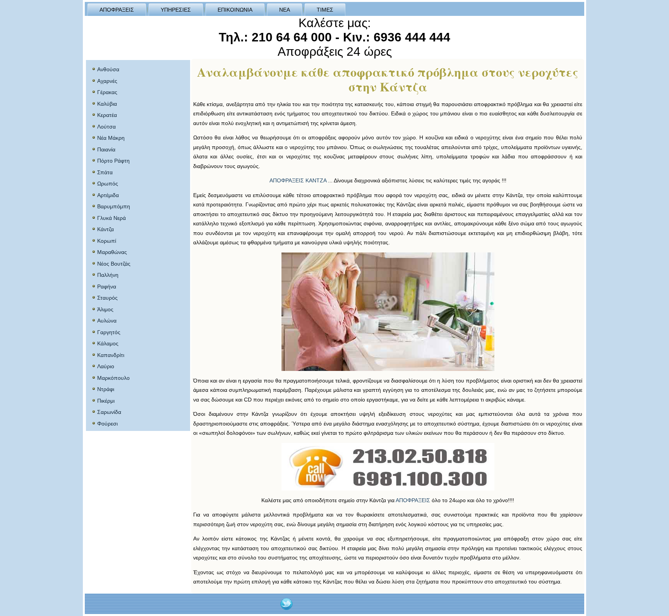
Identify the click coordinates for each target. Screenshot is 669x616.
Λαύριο (105, 366)
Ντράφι (105, 389)
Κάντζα (105, 229)
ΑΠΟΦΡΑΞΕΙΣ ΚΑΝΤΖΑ (297, 180)
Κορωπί (106, 241)
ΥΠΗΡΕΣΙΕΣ (176, 10)
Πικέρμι (106, 401)
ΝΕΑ (284, 10)
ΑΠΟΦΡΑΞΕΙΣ (116, 10)
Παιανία (106, 149)
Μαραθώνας (112, 252)
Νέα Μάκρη (111, 138)
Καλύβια (107, 104)
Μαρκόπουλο (113, 378)
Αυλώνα (107, 320)
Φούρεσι (107, 423)
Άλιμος (105, 309)
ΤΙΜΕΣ (325, 10)
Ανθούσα (108, 69)
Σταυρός (107, 298)
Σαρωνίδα (109, 412)
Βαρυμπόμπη (113, 206)
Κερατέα (107, 115)
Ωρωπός (107, 183)
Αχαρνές (107, 81)
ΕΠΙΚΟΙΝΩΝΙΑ (235, 10)
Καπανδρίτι (110, 355)
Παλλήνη (107, 275)
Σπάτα (105, 172)
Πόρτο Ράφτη (113, 161)
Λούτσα (106, 127)
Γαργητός (108, 332)
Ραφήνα (106, 286)
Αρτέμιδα (108, 195)
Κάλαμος (107, 343)
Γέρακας (107, 92)
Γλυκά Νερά (111, 218)
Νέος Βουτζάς (113, 264)
